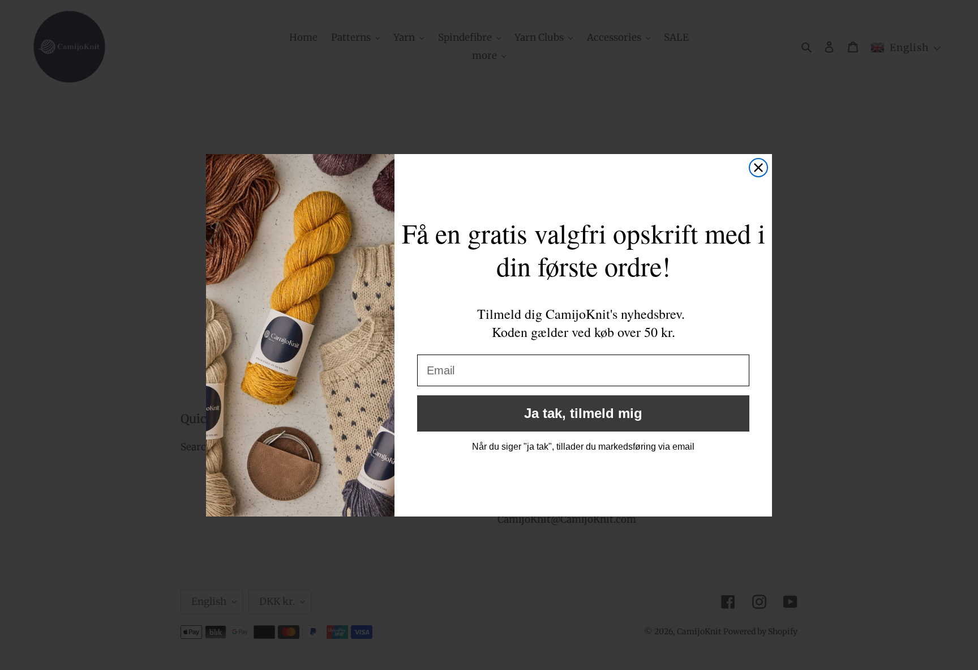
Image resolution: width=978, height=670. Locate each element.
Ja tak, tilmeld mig (583, 413)
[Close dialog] (758, 168)
